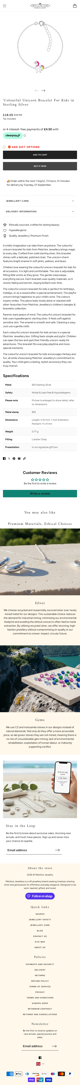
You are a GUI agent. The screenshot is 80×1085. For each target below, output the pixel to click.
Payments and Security (40, 964)
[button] (24, 458)
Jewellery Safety (40, 920)
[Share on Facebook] (4, 458)
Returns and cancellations (40, 1014)
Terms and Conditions (40, 998)
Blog (40, 931)
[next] (43, 90)
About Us (40, 947)
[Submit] (57, 850)
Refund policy (40, 981)
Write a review (40, 493)
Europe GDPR (40, 1003)
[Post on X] (9, 458)
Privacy (40, 992)
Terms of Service (40, 987)
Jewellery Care (40, 925)
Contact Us (40, 936)
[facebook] (40, 1058)
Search (40, 914)
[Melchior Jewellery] (40, 6)
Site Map (40, 942)
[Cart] (75, 6)
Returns (40, 975)
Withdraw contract (40, 1009)
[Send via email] (19, 458)
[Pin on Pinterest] (14, 458)
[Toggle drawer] (4, 6)
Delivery (40, 970)
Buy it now (40, 166)
